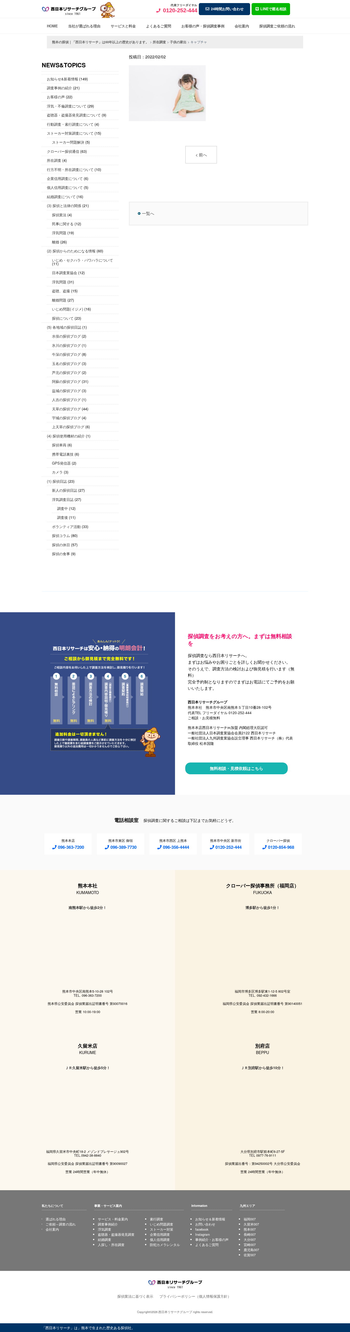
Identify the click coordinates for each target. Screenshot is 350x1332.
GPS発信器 (61, 463)
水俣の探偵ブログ (66, 336)
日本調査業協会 (64, 272)
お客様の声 (56, 96)
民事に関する (63, 223)
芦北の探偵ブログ (66, 372)
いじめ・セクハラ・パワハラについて (82, 260)
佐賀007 (250, 1254)
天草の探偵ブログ (66, 408)
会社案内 (242, 25)
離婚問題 (59, 300)
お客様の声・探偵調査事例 (202, 25)
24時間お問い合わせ (227, 8)
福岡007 (250, 1219)
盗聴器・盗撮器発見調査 (116, 1234)
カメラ (57, 472)
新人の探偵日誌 (64, 490)
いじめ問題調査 (161, 1224)
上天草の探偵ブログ (68, 426)
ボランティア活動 (66, 526)
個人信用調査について (65, 187)
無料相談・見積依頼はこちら (236, 768)
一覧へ (148, 213)
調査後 (62, 517)
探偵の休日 (61, 544)
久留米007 (251, 1224)
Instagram (202, 1234)
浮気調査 (104, 1229)
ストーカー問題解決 (68, 142)
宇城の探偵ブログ (66, 417)
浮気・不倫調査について (66, 106)
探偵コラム (61, 535)
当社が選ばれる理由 (84, 25)
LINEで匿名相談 (273, 8)
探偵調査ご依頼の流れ (277, 25)
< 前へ (201, 155)
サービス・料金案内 (113, 1219)
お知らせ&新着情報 (62, 78)
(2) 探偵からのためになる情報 (71, 250)
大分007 (250, 1239)
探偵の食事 (61, 553)
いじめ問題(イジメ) (67, 308)
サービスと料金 (123, 25)
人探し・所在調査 (111, 1244)
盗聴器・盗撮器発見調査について (74, 114)
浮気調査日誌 (63, 499)
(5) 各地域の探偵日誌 (64, 327)
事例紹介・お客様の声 (212, 1239)
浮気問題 (59, 232)
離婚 (55, 241)
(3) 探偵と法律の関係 (64, 205)
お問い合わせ (205, 1224)
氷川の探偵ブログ (66, 345)
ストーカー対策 (161, 1229)
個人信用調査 (160, 1239)
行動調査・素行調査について (70, 124)
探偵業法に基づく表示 (135, 1296)
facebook (201, 1229)
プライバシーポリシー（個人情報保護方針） (195, 1296)
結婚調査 (104, 1239)
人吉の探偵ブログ (66, 399)
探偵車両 (59, 444)
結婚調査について (61, 196)
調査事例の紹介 (59, 87)
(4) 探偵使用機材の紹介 (66, 435)
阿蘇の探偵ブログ (66, 381)
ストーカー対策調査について (70, 133)
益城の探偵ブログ (66, 390)
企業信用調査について (65, 178)
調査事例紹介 (108, 1224)
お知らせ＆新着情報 (210, 1219)
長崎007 (250, 1234)
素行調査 (156, 1219)
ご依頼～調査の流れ (61, 1224)
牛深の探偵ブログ (66, 354)
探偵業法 (59, 214)
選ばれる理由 (56, 1219)
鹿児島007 (251, 1249)
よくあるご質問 (158, 25)
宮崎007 (250, 1244)
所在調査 (54, 160)
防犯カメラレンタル (165, 1244)
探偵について (63, 318)
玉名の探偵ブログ (66, 363)
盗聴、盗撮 (61, 290)
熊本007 (250, 1229)
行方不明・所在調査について (70, 169)
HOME (52, 25)
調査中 (62, 508)
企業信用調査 (160, 1234)
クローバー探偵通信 (63, 151)
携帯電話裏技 (63, 454)
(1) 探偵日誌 (57, 481)
